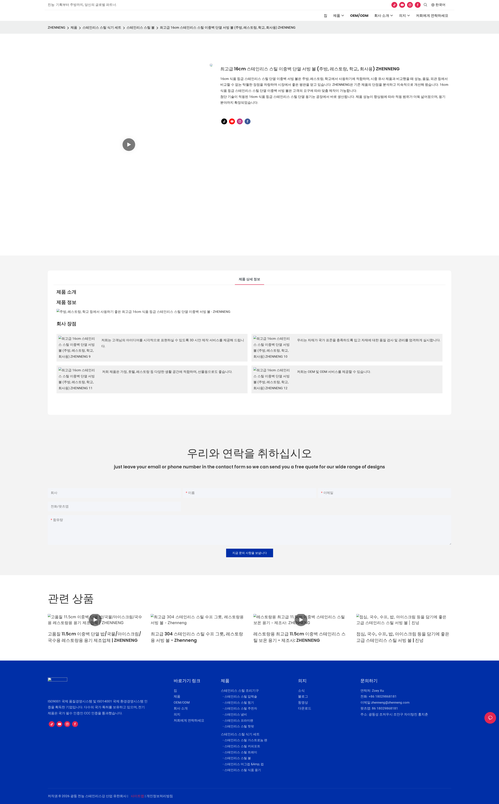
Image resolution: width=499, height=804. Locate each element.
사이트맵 (137, 796)
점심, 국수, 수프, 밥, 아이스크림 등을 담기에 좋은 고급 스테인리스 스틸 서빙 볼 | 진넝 (402, 637)
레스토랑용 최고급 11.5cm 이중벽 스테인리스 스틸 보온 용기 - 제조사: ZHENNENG (299, 637)
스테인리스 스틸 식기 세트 (101, 27)
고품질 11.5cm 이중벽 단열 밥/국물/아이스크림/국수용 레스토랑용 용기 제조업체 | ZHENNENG (94, 637)
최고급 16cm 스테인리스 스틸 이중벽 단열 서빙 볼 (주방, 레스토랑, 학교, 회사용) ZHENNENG (228, 27)
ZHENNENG (56, 27)
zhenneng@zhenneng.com (390, 702)
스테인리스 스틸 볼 (141, 27)
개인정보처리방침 (159, 796)
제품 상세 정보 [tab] (249, 279)
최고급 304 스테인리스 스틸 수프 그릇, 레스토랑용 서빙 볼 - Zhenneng (197, 637)
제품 (74, 27)
